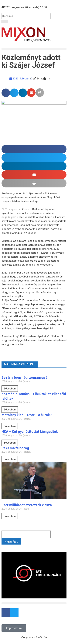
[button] (34, 49)
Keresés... (11, 542)
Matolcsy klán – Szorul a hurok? (27, 415)
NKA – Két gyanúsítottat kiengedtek (30, 432)
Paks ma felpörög (15, 448)
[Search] (5, 21)
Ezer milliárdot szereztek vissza (27, 505)
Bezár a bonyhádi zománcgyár (25, 377)
